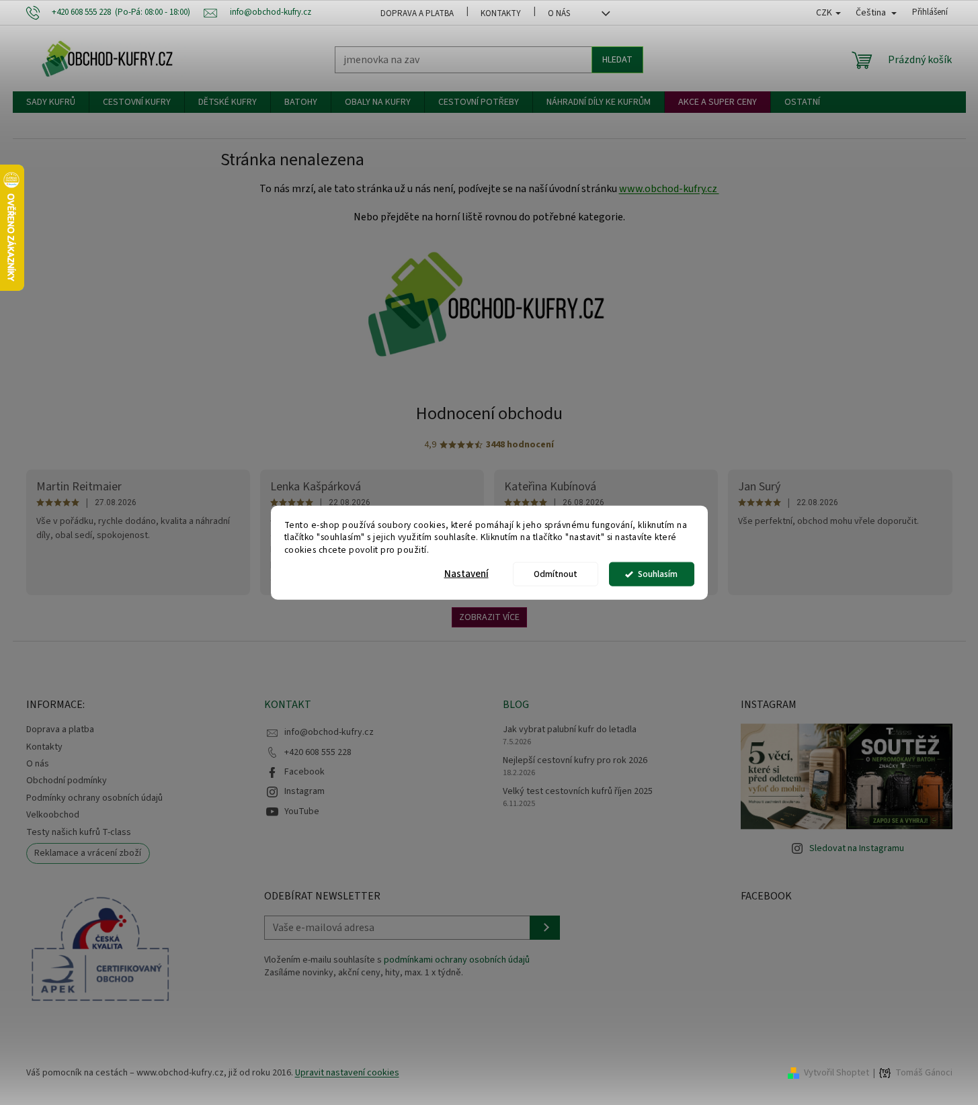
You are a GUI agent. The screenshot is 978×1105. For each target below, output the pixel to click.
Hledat (617, 60)
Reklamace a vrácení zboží (87, 853)
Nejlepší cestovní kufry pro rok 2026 (575, 760)
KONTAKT (287, 704)
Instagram (304, 791)
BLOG (516, 704)
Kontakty (501, 13)
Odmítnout (555, 574)
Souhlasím (658, 574)
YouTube (301, 811)
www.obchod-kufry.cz (669, 188)
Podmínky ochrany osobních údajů (94, 798)
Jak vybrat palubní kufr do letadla (570, 729)
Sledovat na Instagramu (856, 848)
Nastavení (466, 574)
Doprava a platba (417, 13)
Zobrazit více (489, 617)
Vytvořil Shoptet (836, 1072)
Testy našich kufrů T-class (78, 832)
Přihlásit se (545, 928)
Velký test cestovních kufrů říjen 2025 (578, 791)
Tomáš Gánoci (923, 1073)
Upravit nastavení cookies (347, 1072)
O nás (559, 13)
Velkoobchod (52, 815)
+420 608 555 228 (318, 752)
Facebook (304, 772)
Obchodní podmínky (66, 780)
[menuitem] (51, 102)
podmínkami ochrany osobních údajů (457, 960)
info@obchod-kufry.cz (329, 732)
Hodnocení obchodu (489, 413)
